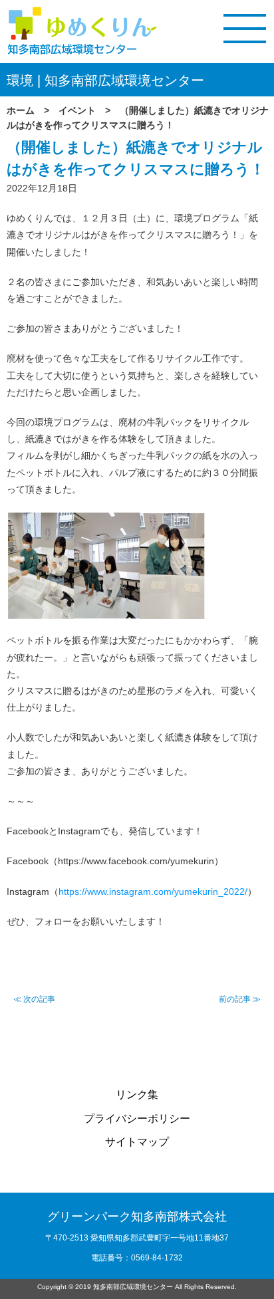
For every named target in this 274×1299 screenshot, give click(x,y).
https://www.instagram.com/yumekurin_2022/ (153, 891)
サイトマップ (137, 1141)
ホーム (21, 110)
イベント (77, 110)
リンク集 (137, 1094)
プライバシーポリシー (137, 1118)
